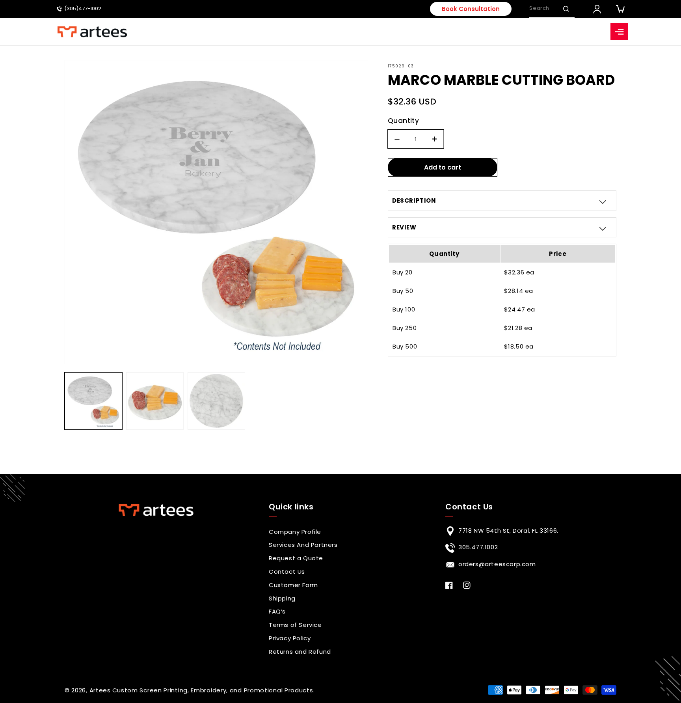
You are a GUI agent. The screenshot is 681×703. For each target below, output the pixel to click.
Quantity (403, 120)
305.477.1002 (478, 547)
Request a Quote (296, 558)
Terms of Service (295, 625)
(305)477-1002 (82, 9)
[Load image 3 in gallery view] (216, 401)
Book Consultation (471, 9)
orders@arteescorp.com (497, 564)
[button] (566, 8)
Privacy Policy (290, 638)
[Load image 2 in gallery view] (155, 401)
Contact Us (287, 571)
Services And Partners (303, 545)
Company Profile (295, 532)
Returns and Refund (300, 651)
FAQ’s (277, 611)
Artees (100, 690)
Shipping (282, 598)
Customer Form (293, 585)
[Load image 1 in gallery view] (93, 401)
